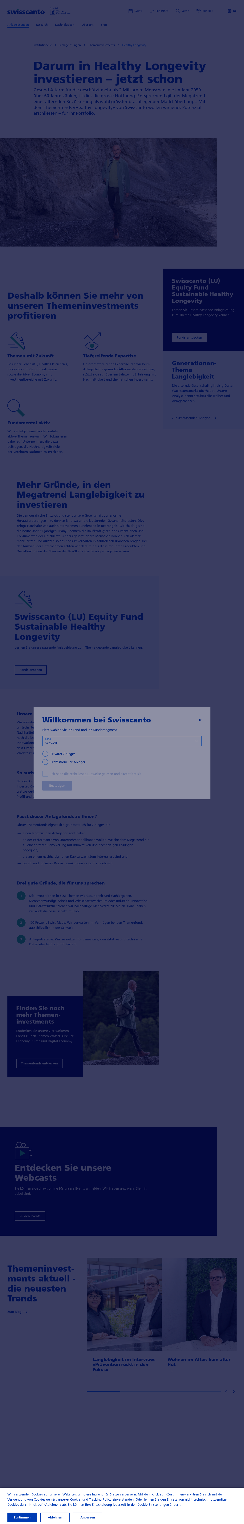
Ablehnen (55, 1517)
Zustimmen (22, 1517)
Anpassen (87, 1517)
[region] (122, 1506)
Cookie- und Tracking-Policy (91, 1499)
